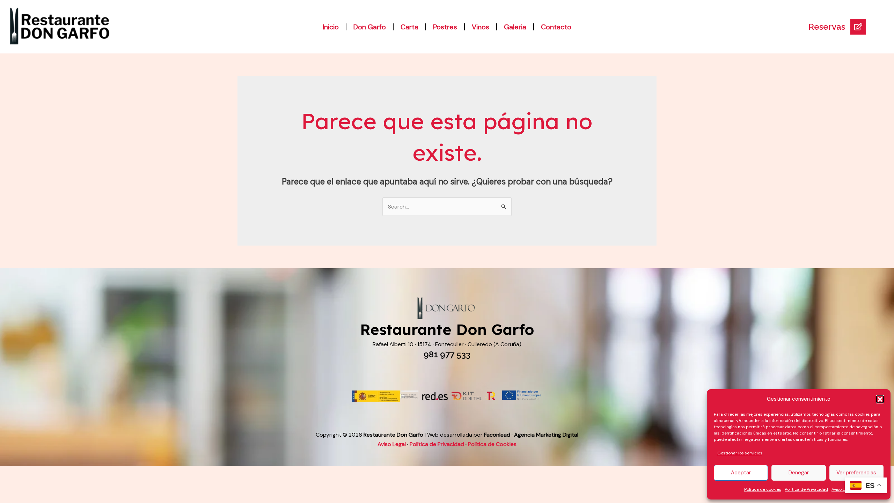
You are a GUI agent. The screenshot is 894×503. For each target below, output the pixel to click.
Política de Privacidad (806, 489)
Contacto (556, 26)
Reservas (826, 27)
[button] (880, 399)
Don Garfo (369, 26)
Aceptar (741, 472)
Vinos (480, 26)
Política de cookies (762, 489)
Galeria (515, 26)
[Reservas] (858, 27)
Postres (445, 26)
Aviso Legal (842, 489)
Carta (409, 26)
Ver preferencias (856, 472)
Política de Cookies (492, 444)
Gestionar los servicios (739, 453)
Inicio (331, 26)
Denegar (799, 472)
